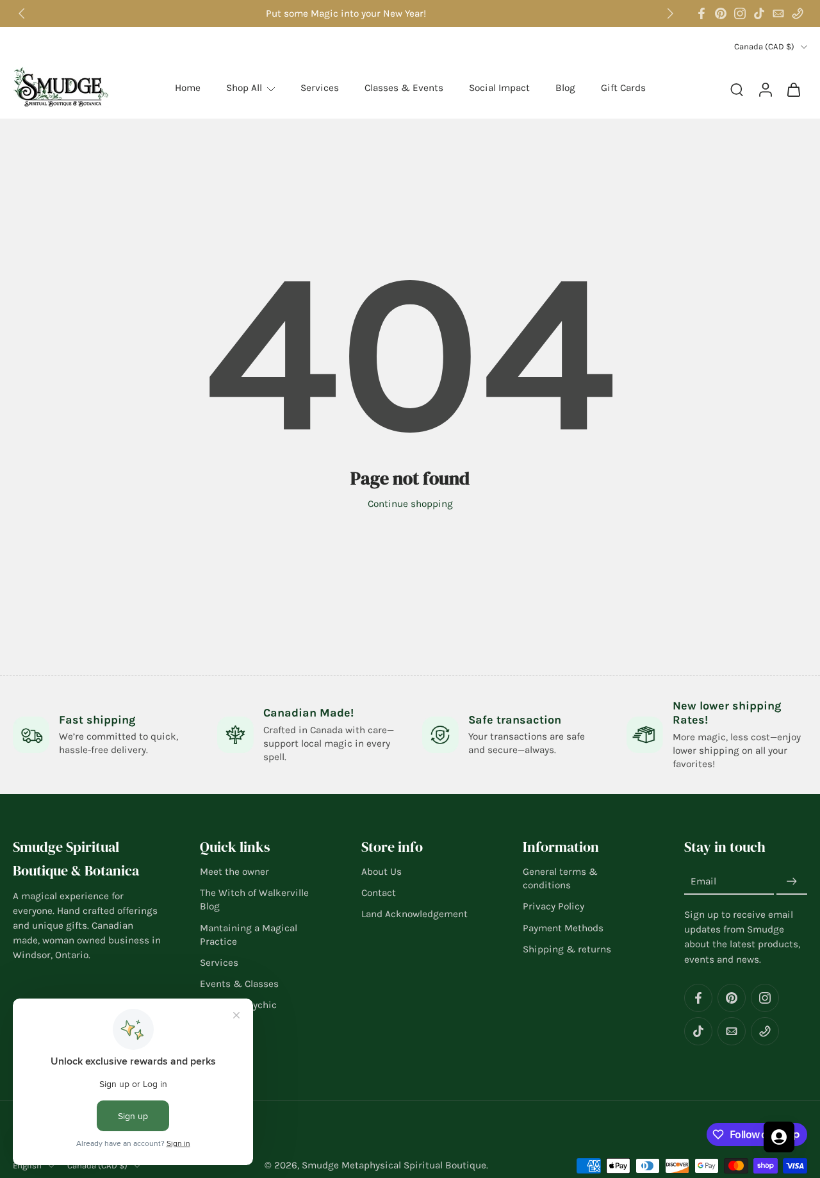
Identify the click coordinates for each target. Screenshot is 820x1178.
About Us (381, 871)
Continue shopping (410, 504)
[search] (737, 89)
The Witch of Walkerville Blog (254, 900)
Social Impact (499, 88)
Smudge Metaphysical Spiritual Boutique (394, 1166)
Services (319, 88)
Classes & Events (404, 88)
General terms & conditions (560, 878)
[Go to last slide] (21, 13)
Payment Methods (563, 928)
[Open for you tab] (779, 1137)
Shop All (244, 88)
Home (188, 88)
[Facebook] (701, 13)
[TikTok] (759, 13)
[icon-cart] (793, 89)
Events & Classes (239, 984)
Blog (565, 88)
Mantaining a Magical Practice (248, 934)
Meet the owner (234, 871)
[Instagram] (740, 13)
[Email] (778, 13)
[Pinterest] (720, 13)
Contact (378, 893)
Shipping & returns (567, 949)
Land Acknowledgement (414, 914)
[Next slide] (670, 13)
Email (703, 882)
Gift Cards (623, 88)
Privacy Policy (553, 907)
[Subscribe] (791, 882)
